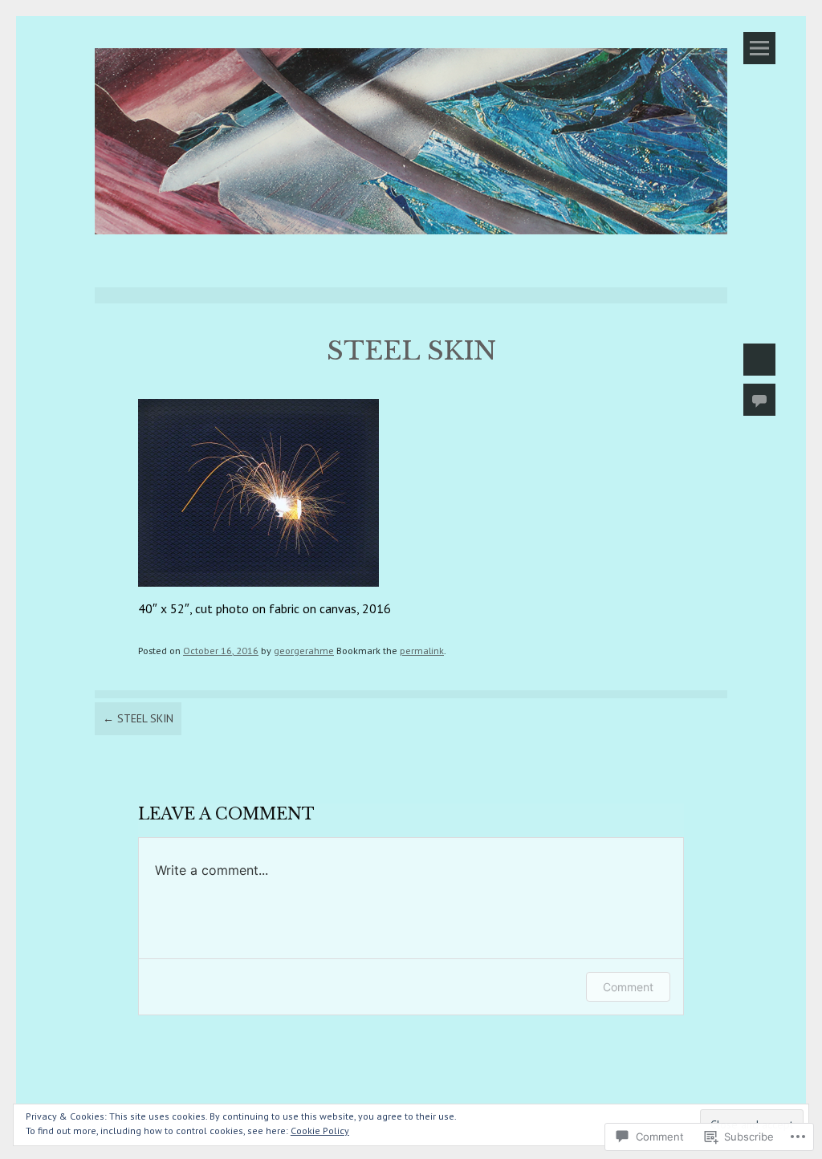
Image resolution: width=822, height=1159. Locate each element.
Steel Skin (138, 718)
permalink (422, 650)
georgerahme (304, 650)
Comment (628, 987)
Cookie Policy (320, 1130)
